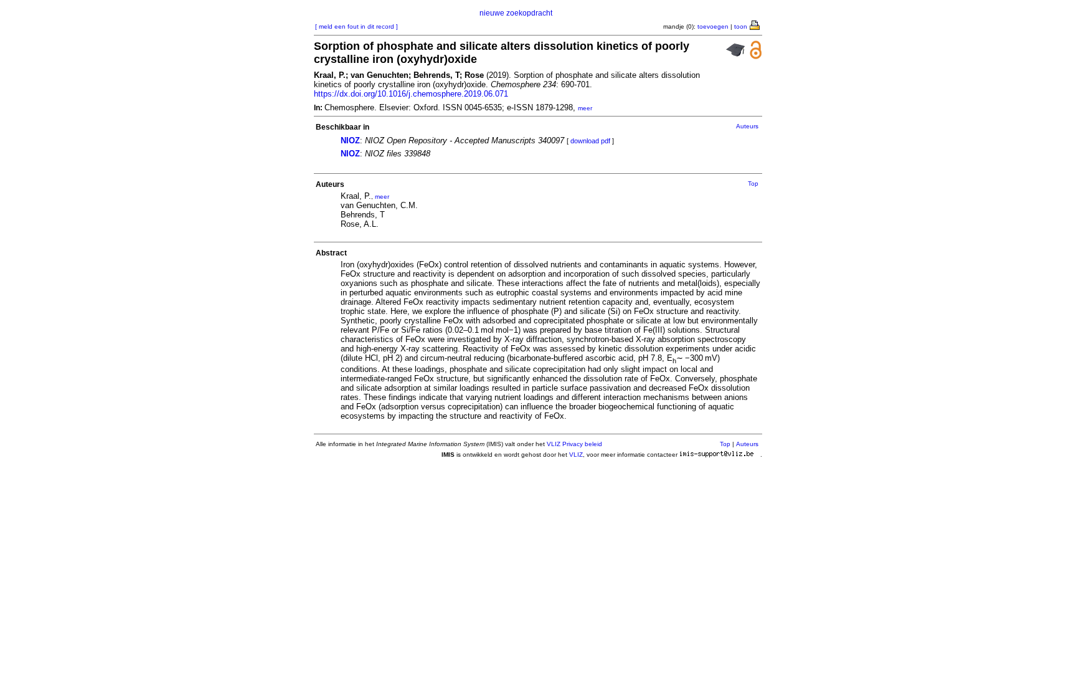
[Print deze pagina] (755, 24)
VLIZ (576, 454)
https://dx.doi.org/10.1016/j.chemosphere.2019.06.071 (411, 93)
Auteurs (747, 126)
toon (740, 26)
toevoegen (713, 26)
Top (753, 183)
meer (585, 108)
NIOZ (350, 140)
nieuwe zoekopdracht (515, 13)
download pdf (590, 141)
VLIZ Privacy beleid (574, 444)
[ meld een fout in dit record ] (356, 26)
